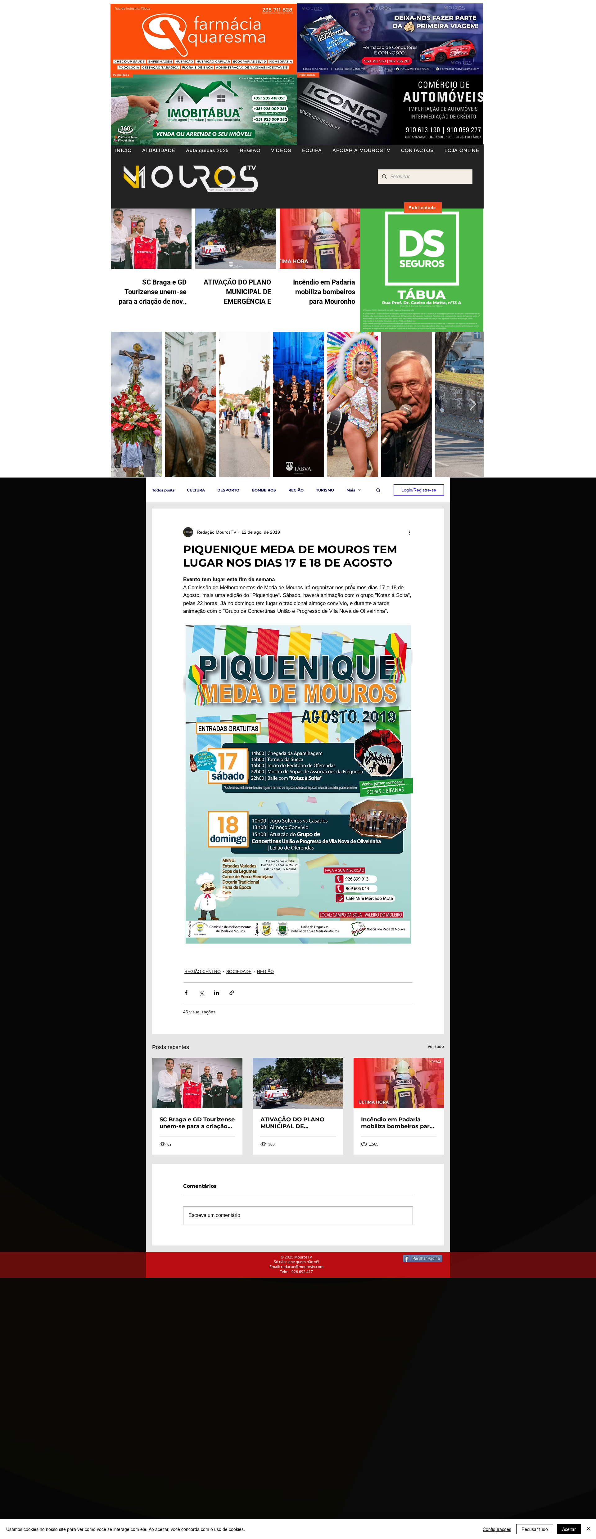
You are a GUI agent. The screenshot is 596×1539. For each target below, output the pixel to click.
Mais (350, 490)
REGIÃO (296, 490)
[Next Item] (472, 404)
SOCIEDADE (238, 971)
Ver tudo (435, 1046)
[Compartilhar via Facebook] (186, 993)
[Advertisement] (186, 1321)
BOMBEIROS (264, 490)
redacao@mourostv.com (302, 1266)
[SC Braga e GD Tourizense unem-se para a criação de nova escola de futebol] (197, 1083)
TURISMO (325, 490)
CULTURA (196, 490)
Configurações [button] (497, 1529)
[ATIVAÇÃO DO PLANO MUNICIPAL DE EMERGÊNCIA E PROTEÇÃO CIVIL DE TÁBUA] (298, 1083)
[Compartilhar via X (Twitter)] (201, 993)
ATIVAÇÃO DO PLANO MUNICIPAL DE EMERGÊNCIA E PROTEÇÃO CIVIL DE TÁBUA (292, 1123)
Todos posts (163, 490)
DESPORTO (228, 490)
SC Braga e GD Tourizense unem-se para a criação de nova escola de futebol (197, 1123)
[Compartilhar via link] (232, 993)
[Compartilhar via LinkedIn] (216, 993)
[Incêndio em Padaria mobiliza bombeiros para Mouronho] (399, 1083)
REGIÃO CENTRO (202, 971)
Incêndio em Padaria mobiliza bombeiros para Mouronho (397, 1123)
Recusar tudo (535, 1529)
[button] (249, 150)
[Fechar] (588, 1529)
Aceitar (569, 1529)
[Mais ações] (409, 532)
